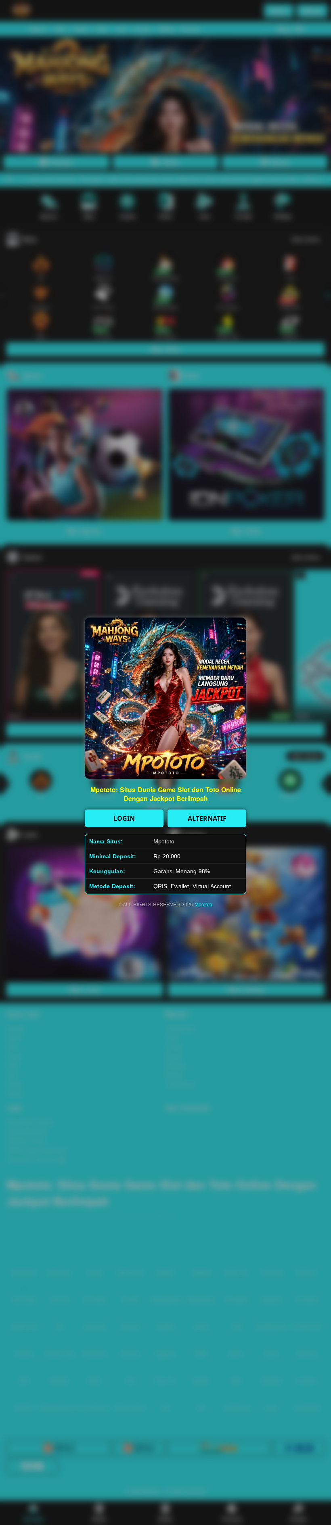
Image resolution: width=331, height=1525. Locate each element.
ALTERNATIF (207, 818)
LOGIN (124, 818)
